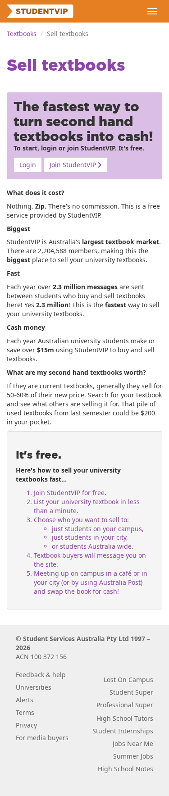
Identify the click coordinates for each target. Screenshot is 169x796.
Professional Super (124, 704)
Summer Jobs (133, 756)
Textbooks (22, 33)
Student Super (131, 692)
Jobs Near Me (133, 743)
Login (27, 164)
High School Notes (125, 768)
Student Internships (122, 731)
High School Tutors (124, 718)
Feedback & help (41, 674)
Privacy (26, 725)
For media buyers (42, 737)
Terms (25, 712)
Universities (33, 687)
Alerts (24, 700)
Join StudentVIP (74, 164)
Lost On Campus (128, 679)
